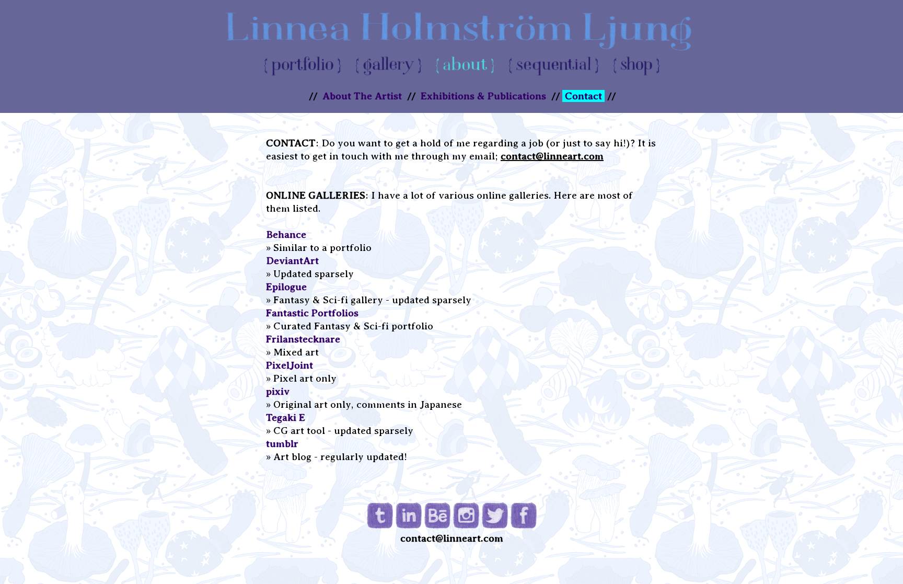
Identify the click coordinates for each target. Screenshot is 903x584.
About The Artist (362, 96)
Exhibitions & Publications (483, 96)
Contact (583, 96)
